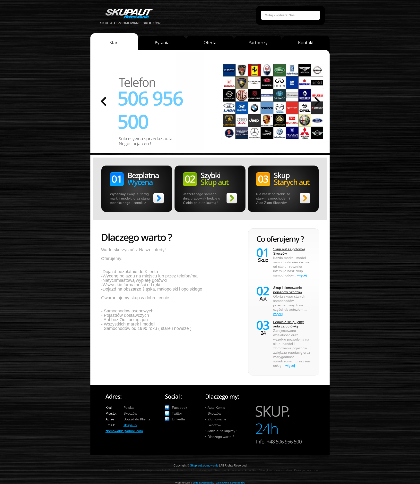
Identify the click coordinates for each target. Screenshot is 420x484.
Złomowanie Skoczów (217, 422)
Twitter (177, 413)
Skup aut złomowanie (204, 465)
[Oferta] (210, 45)
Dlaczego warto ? (221, 437)
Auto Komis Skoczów (216, 410)
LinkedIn (178, 419)
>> (158, 198)
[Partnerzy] (258, 45)
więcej (302, 275)
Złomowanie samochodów (230, 482)
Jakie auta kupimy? (222, 431)
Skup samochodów (203, 482)
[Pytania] (162, 45)
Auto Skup (127, 13)
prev (103, 101)
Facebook (179, 407)
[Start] (114, 43)
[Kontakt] (306, 45)
